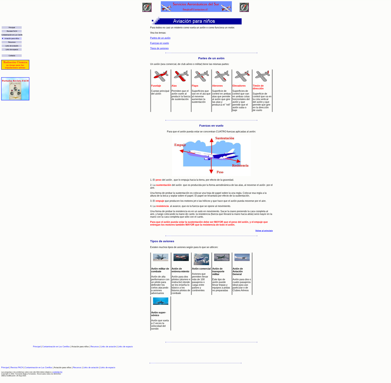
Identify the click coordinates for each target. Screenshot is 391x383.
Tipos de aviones (159, 48)
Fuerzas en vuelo (159, 43)
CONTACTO (57, 372)
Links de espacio (125, 346)
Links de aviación (108, 346)
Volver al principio (264, 231)
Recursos (95, 346)
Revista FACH (17, 367)
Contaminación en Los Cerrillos (56, 346)
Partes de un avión (160, 38)
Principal (37, 346)
